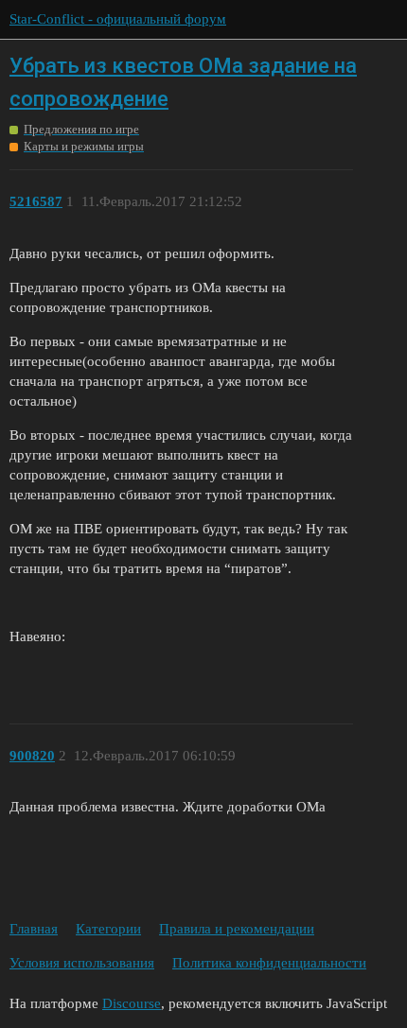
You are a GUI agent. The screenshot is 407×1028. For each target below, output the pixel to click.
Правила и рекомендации (236, 928)
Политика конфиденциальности (269, 962)
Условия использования (81, 962)
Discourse (131, 1003)
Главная (33, 928)
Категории (108, 928)
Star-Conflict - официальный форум (117, 18)
